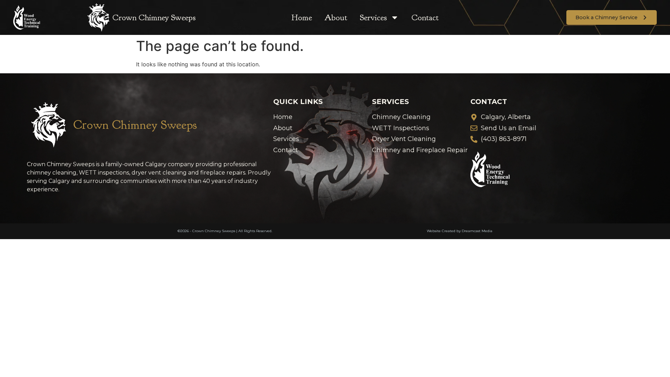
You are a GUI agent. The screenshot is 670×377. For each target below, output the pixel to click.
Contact (425, 17)
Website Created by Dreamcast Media (459, 231)
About (336, 17)
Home (301, 17)
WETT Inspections (400, 128)
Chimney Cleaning (401, 117)
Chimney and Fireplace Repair (420, 150)
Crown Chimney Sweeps (154, 17)
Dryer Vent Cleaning (404, 139)
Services (373, 17)
